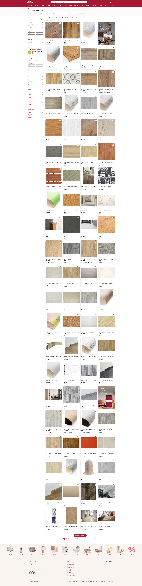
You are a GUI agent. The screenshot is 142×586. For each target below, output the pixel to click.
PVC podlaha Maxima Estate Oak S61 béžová (107, 332)
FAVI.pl (80, 581)
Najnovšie (71, 17)
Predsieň (120, 554)
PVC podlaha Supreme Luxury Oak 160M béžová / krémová (57, 477)
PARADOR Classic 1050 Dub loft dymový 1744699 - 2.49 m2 (57, 405)
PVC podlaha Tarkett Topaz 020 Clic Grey (54, 65)
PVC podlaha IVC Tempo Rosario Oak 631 (89, 429)
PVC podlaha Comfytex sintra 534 (70, 186)
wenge (29, 94)
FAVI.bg (105, 581)
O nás (68, 562)
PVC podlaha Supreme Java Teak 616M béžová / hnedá (109, 356)
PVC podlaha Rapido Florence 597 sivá (53, 162)
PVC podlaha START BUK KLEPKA (52, 137)
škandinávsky (31, 109)
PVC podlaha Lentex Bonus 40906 (105, 113)
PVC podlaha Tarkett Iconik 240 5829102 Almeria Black (74, 113)
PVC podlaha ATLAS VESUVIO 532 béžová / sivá (108, 453)
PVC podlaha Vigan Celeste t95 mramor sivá (107, 259)
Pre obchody (69, 570)
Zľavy (132, 554)
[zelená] (29, 51)
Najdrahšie (84, 17)
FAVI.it (94, 581)
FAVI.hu (87, 581)
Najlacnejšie (77, 17)
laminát (49, 13)
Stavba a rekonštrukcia (34, 8)
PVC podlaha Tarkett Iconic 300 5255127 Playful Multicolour (57, 332)
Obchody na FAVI (70, 564)
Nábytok (10, 554)
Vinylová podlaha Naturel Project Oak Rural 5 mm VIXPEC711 (93, 89)
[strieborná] (30, 53)
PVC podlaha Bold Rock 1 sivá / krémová (54, 283)
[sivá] (41, 49)
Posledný (93, 538)
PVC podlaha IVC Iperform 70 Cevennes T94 (54, 380)
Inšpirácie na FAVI (70, 567)
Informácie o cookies (71, 575)
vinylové (30, 13)
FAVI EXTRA (69, 572)
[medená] (32, 53)
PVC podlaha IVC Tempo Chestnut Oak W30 (72, 429)
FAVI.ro (83, 581)
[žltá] (35, 49)
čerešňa (29, 97)
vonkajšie (30, 104)
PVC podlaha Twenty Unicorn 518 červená (89, 453)
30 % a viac (30, 43)
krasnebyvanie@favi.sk (34, 562)
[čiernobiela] (41, 51)
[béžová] (34, 51)
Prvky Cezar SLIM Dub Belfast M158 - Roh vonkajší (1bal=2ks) (93, 477)
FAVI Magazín (69, 569)
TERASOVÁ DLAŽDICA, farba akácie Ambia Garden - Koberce (58, 186)
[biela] (29, 49)
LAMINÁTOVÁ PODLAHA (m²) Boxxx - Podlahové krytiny (109, 162)
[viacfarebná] (39, 51)
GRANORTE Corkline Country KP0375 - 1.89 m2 (73, 210)
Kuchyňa (65, 554)
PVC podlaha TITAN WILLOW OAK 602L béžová (55, 89)
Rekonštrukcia (54, 554)
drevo (82, 13)
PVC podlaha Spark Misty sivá (69, 307)
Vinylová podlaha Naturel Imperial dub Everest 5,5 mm (74, 40)
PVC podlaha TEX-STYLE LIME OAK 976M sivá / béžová (109, 429)
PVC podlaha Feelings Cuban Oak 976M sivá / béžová (91, 380)
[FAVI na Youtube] (34, 573)
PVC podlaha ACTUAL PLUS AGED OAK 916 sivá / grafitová (75, 259)
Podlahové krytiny (48, 8)
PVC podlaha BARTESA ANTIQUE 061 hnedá (72, 453)
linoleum (36, 13)
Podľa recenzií (58, 17)
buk (29, 92)
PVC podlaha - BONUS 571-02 (87, 113)
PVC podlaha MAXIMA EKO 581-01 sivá (71, 405)
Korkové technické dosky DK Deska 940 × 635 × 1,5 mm (75, 65)
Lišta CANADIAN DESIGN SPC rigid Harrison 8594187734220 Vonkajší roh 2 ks (79, 356)
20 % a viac (30, 42)
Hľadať (89, 2)
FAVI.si (111, 581)
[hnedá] (32, 51)
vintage (29, 112)
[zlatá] (29, 53)
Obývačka (87, 554)
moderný (30, 118)
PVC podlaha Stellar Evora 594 (70, 89)
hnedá (78, 13)
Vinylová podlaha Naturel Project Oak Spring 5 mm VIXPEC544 (76, 162)
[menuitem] (30, 5)
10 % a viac (30, 40)
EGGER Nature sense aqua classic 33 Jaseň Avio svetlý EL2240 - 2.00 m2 (95, 526)
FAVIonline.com (32, 581)
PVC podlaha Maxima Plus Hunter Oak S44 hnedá (90, 502)
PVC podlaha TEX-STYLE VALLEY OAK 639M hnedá (109, 65)
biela (59, 13)
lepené (29, 71)
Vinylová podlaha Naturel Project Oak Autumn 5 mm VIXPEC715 (93, 65)
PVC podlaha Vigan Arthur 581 (52, 307)
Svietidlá (43, 554)
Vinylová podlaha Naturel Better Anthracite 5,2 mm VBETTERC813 (76, 235)
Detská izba (109, 554)
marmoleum (71, 13)
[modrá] (34, 49)
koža (29, 85)
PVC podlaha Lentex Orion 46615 (70, 477)
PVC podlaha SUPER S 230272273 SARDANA (55, 429)
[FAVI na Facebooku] (29, 573)
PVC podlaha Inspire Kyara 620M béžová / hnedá (73, 332)
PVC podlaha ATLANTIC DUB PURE (70, 137)
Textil (32, 554)
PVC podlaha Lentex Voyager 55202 (88, 40)
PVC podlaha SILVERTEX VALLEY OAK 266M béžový (56, 453)
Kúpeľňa (76, 554)
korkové (29, 84)
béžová (54, 13)
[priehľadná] (37, 51)
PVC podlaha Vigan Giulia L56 (87, 162)
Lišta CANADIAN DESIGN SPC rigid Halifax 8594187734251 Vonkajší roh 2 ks (61, 502)
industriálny (30, 117)
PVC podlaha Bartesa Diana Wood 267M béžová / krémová (92, 210)
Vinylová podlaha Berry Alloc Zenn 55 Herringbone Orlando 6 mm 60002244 (78, 526)
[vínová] (35, 51)
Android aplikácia (110, 562)
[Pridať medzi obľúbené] (78, 23)
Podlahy (42, 8)
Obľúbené (66, 17)
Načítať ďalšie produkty (79, 535)
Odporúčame (49, 17)
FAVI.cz (77, 581)
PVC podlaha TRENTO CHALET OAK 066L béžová (73, 283)
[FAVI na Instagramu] (31, 573)
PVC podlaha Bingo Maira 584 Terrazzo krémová (108, 210)
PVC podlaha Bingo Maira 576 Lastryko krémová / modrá (110, 283)
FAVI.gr (108, 581)
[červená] (32, 49)
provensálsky (31, 114)
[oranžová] (30, 51)
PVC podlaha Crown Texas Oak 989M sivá (107, 477)
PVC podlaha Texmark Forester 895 (53, 113)
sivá (41, 13)
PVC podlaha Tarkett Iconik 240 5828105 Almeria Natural (92, 356)
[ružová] (37, 49)
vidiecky (29, 115)
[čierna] (30, 49)
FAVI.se (97, 581)
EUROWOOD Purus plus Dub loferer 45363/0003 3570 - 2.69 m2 (94, 186)
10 (84, 538)
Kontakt (30, 564)
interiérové (65, 13)
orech (29, 95)
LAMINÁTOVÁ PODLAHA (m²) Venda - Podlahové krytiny (92, 137)
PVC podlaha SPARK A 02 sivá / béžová (88, 332)
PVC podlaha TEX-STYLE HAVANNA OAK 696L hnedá (91, 307)
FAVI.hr (90, 581)
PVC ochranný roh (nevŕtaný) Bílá (52, 235)
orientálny (30, 122)
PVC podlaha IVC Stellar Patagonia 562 (106, 307)
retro (29, 111)
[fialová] (39, 49)
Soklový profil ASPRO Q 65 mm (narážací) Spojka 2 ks (56, 356)
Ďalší (88, 538)
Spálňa (98, 554)
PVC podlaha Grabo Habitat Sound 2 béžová (72, 502)
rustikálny (30, 120)
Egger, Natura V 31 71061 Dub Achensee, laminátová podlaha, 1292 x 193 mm (96, 259)
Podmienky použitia (71, 573)
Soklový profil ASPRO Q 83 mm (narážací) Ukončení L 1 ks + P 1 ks (77, 380)
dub (45, 13)
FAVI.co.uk (101, 581)
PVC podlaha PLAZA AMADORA (105, 186)
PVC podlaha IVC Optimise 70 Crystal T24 (54, 210)
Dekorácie (21, 554)
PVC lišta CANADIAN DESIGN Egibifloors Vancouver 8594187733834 (94, 405)
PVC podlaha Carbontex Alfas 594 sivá (88, 283)
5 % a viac (30, 39)
